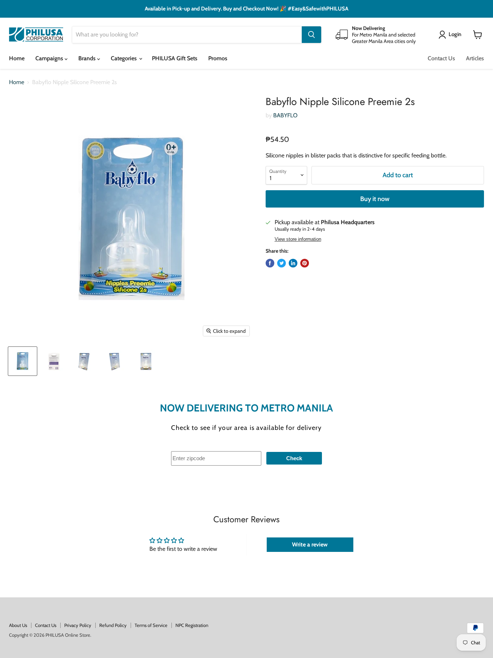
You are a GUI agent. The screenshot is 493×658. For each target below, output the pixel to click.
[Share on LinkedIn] (293, 263)
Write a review (310, 544)
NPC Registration (191, 625)
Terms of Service (151, 625)
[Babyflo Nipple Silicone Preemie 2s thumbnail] (22, 361)
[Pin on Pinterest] (304, 263)
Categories (124, 58)
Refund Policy (113, 625)
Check (294, 458)
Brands (87, 58)
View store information (298, 239)
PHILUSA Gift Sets (174, 58)
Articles (475, 58)
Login (455, 34)
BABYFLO (285, 115)
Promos (217, 58)
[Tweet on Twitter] (281, 263)
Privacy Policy (77, 625)
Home (17, 58)
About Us (18, 625)
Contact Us (441, 58)
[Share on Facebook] (270, 263)
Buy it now (374, 199)
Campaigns (50, 58)
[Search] (311, 34)
